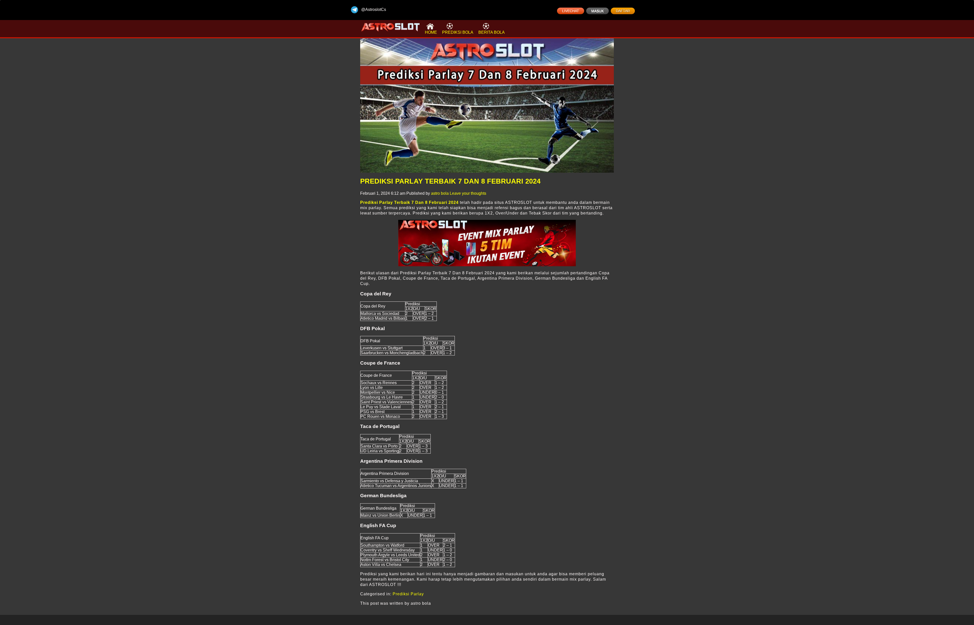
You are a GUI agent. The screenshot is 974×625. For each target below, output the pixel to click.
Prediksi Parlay (408, 594)
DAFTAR (623, 11)
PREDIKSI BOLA (457, 32)
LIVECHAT (570, 11)
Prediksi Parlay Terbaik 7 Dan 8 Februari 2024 (450, 181)
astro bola (440, 193)
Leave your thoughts (468, 193)
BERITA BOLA (491, 32)
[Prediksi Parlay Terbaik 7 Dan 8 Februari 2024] (487, 105)
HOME (431, 32)
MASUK (597, 11)
